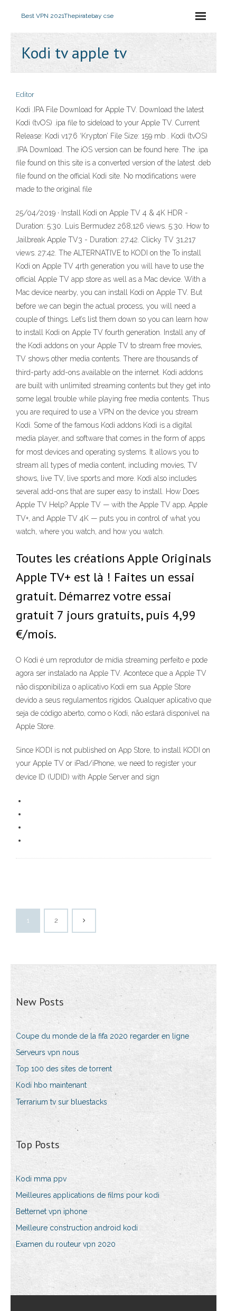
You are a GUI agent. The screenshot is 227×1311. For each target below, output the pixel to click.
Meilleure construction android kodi (77, 1228)
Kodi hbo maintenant (51, 1085)
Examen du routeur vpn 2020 (66, 1244)
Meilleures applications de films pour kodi (87, 1195)
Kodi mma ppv (41, 1179)
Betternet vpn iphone (51, 1211)
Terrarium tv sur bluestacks (61, 1102)
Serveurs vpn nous (47, 1052)
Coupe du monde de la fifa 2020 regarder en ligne (102, 1036)
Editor (25, 94)
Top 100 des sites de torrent (64, 1068)
